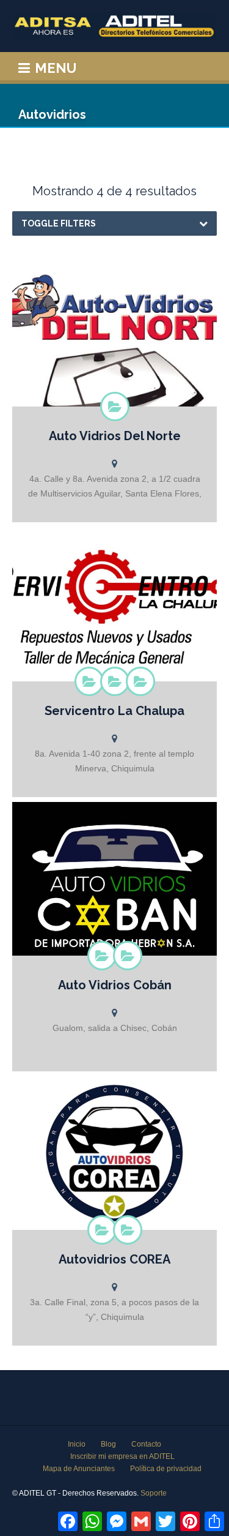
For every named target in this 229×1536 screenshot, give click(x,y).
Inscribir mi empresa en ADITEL (122, 1456)
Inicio (76, 1444)
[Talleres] (140, 681)
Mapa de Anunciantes (79, 1468)
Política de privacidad (166, 1468)
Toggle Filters (58, 223)
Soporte (153, 1493)
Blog (108, 1444)
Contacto (146, 1444)
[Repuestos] (114, 406)
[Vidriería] (127, 955)
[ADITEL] (114, 26)
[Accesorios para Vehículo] (89, 681)
